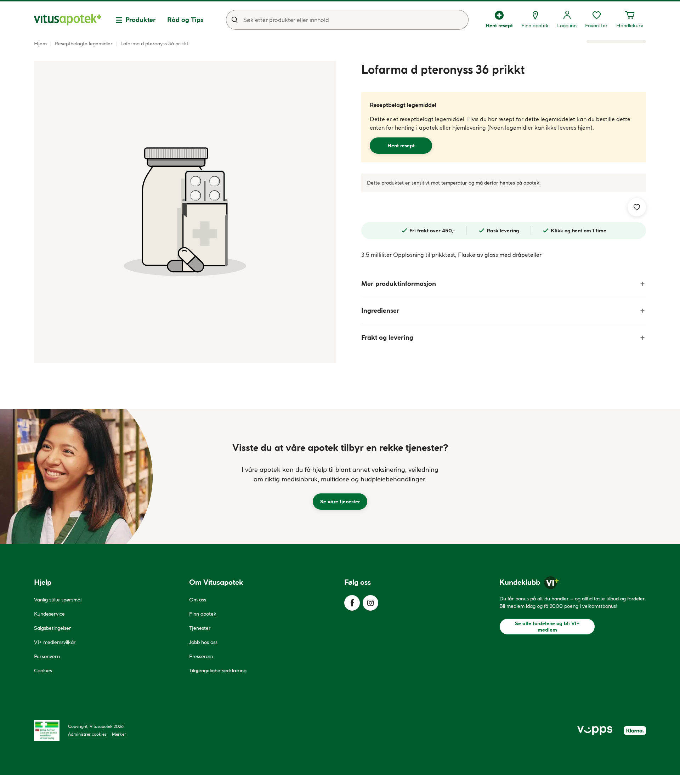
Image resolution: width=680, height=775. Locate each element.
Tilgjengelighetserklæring (217, 670)
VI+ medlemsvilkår (55, 642)
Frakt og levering (387, 337)
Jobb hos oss (203, 642)
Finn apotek (202, 614)
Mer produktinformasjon (398, 283)
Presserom (201, 656)
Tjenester (200, 628)
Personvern (47, 656)
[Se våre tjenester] (340, 476)
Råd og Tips (185, 20)
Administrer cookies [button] (87, 734)
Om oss (197, 599)
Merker (119, 734)
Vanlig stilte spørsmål (57, 599)
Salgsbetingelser (52, 628)
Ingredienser (380, 310)
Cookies (43, 670)
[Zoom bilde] (185, 212)
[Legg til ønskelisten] (637, 207)
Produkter (140, 20)
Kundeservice (49, 614)
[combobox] (347, 20)
